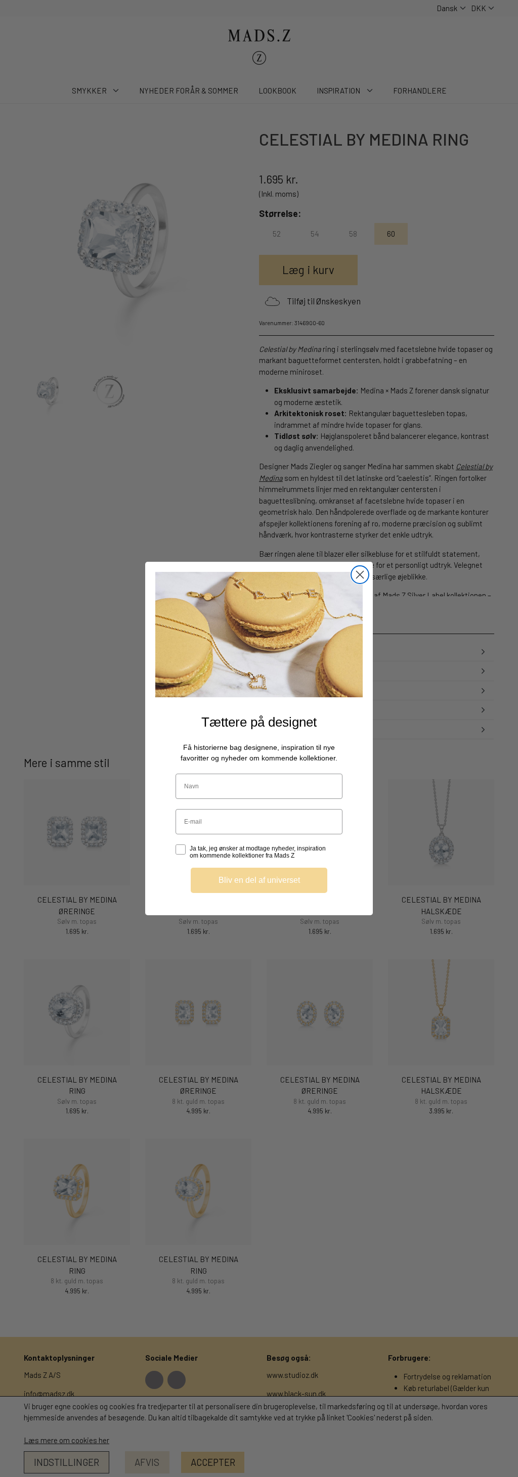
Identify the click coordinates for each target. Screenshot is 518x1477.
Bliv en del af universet (259, 880)
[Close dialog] (360, 575)
